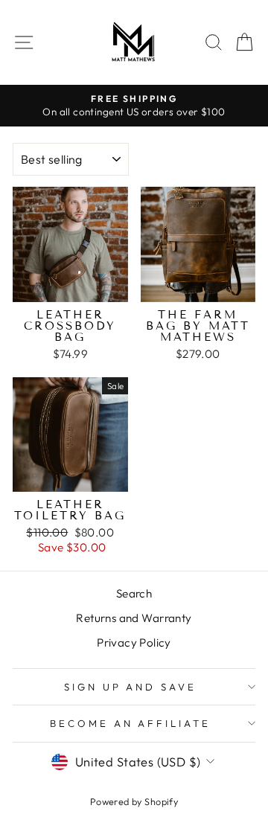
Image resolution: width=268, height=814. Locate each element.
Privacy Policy (134, 642)
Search (134, 593)
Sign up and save (130, 687)
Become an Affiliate (130, 723)
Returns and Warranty (133, 618)
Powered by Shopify (134, 801)
